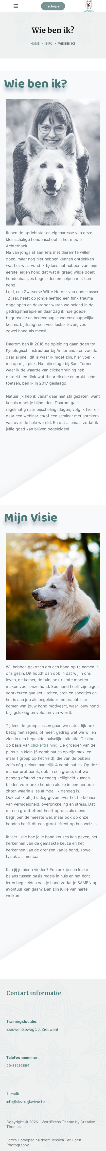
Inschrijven (53, 6)
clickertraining (44, 745)
